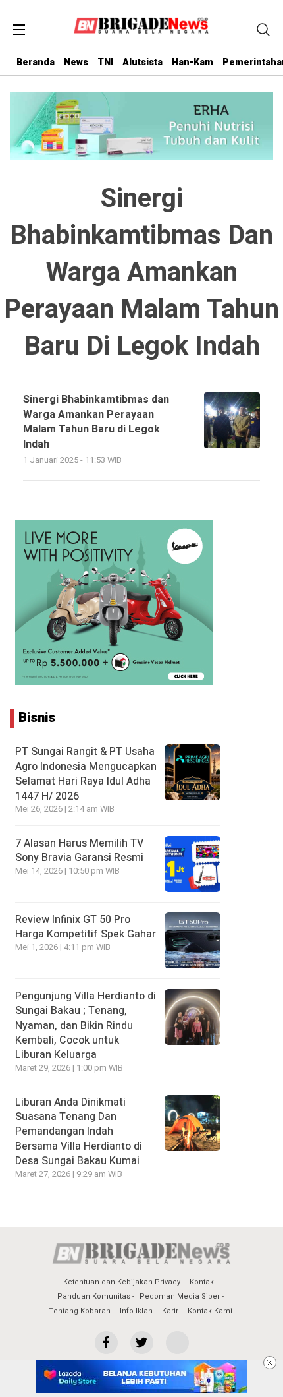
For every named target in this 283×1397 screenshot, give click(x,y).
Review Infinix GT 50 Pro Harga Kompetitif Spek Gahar (85, 927)
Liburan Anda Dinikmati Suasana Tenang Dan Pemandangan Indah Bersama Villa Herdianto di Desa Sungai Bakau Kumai (78, 1132)
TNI (105, 62)
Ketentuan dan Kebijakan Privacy (121, 1282)
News (76, 62)
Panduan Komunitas (93, 1296)
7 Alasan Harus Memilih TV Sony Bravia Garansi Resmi (79, 850)
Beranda (35, 62)
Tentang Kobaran (80, 1311)
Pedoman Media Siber (180, 1296)
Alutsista (142, 62)
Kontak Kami (210, 1311)
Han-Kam (192, 62)
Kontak (202, 1282)
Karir (170, 1311)
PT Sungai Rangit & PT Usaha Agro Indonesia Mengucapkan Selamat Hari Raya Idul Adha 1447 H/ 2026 (86, 774)
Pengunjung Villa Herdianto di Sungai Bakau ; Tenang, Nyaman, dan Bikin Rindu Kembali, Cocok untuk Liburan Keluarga (85, 1025)
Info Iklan (136, 1311)
